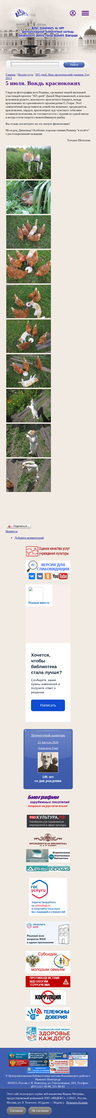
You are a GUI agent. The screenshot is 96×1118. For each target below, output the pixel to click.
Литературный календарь (48, 735)
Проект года (25, 74)
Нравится (11, 531)
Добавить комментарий (29, 537)
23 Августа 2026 (48, 742)
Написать (48, 705)
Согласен (16, 1110)
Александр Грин (48, 748)
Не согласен (40, 1110)
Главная (10, 74)
